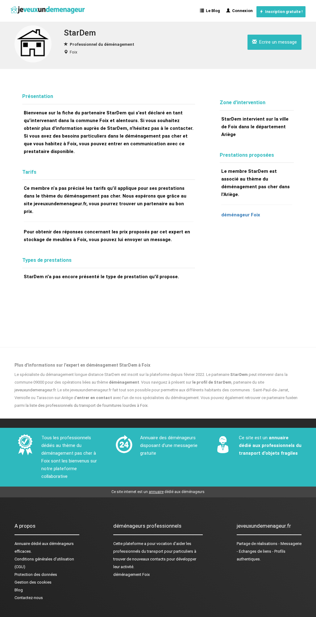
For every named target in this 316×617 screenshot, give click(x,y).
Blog (19, 590)
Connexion (241, 10)
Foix (73, 52)
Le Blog (212, 10)
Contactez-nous (29, 597)
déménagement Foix (131, 574)
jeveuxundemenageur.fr (35, 390)
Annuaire (22, 543)
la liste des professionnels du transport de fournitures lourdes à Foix (87, 405)
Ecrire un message (277, 42)
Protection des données (36, 574)
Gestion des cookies (33, 582)
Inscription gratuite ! (282, 12)
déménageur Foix (240, 215)
